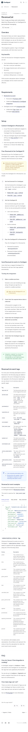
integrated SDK (21, 106)
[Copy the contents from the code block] (22, 505)
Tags (14, 109)
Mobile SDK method (15, 193)
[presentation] (14, 517)
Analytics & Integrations (4, 13)
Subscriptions (15, 111)
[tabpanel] (14, 519)
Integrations (17, 13)
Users (17, 109)
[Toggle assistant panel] (23, 2)
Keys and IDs (14, 138)
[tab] (5, 499)
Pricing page (9, 693)
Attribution (24, 13)
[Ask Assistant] (24, 505)
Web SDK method (14, 195)
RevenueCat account (10, 96)
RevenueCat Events (19, 489)
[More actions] (26, 2)
